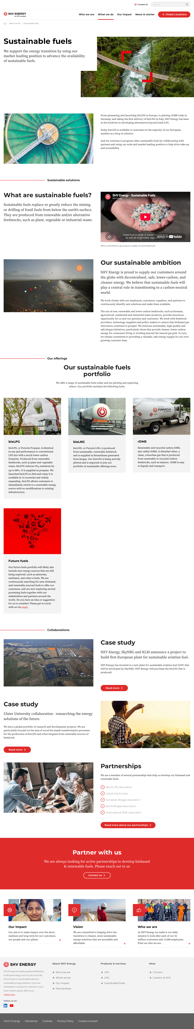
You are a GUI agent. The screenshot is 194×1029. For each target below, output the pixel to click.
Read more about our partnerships (126, 825)
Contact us (95, 875)
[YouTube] (11, 1005)
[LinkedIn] (5, 1005)
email (24, 607)
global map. (9, 994)
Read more (112, 688)
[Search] (187, 4)
